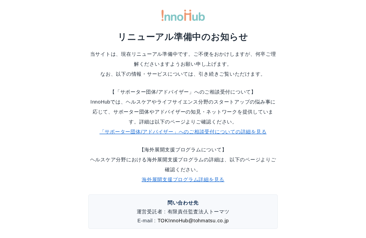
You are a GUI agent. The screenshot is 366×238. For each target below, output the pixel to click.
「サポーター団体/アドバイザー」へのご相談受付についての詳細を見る (183, 131)
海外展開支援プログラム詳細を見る (183, 179)
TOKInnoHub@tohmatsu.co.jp (193, 220)
